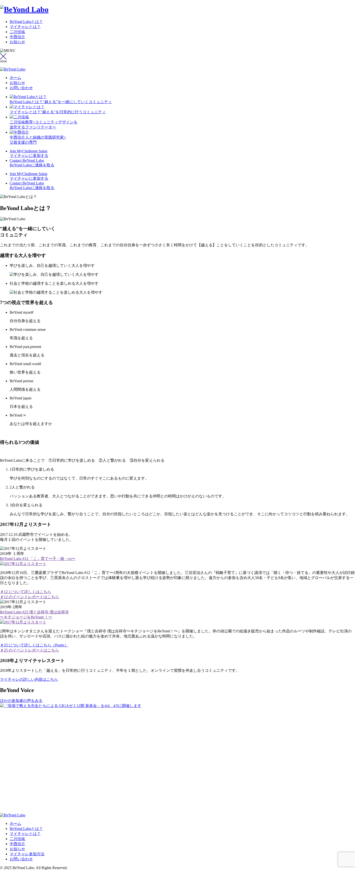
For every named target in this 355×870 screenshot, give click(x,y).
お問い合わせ (21, 88)
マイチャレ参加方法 (27, 854)
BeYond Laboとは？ (26, 22)
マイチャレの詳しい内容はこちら (29, 679)
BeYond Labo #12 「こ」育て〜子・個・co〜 (37, 559)
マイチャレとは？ (25, 27)
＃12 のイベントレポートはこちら (29, 597)
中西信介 (17, 37)
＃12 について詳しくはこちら (25, 592)
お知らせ (17, 42)
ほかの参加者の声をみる (21, 701)
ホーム (15, 78)
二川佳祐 (17, 32)
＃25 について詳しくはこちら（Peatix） (34, 645)
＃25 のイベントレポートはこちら (29, 650)
